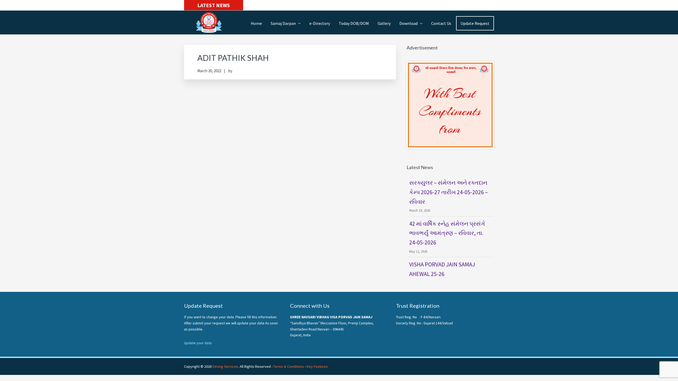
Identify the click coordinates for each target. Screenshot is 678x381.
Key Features (317, 366)
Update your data (198, 343)
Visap (210, 22)
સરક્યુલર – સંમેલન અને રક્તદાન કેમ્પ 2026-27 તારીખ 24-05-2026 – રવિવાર (448, 192)
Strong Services (225, 366)
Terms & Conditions (288, 366)
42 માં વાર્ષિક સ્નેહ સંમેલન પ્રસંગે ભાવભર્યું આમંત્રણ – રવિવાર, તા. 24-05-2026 (447, 233)
